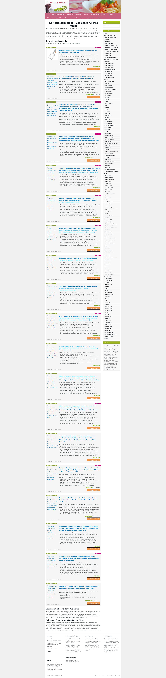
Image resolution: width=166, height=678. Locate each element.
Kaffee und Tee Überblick (111, 258)
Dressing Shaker (109, 308)
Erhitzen (86, 14)
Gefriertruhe (108, 55)
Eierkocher (107, 97)
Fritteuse (107, 99)
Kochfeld (107, 109)
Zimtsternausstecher (110, 193)
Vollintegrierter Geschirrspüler (108, 72)
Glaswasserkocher (109, 135)
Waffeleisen (107, 191)
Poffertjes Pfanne (109, 294)
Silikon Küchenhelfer (110, 332)
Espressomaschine (109, 234)
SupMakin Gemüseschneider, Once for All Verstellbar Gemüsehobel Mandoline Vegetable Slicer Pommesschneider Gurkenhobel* (78, 259)
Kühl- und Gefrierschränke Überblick (111, 38)
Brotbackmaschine (109, 179)
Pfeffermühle (108, 328)
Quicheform (107, 296)
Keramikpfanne (108, 284)
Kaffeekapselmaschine (110, 238)
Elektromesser (108, 145)
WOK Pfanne (108, 304)
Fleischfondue (108, 91)
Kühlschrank (107, 41)
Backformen (108, 175)
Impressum (49, 651)
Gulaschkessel (108, 278)
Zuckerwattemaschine (110, 169)
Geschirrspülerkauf (109, 67)
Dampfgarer (108, 83)
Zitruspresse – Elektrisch (111, 224)
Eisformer (107, 314)
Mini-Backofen (108, 115)
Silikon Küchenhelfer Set (110, 334)
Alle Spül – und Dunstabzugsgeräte (109, 76)
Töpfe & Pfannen (80, 17)
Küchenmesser (108, 209)
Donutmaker (108, 183)
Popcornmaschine (109, 163)
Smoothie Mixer (108, 222)
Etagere (106, 266)
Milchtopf (107, 286)
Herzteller (107, 268)
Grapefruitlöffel (108, 205)
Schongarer (107, 129)
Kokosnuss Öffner (109, 220)
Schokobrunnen (108, 123)
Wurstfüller (107, 167)
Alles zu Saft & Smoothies (111, 228)
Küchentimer (108, 320)
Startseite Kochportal (115, 675)
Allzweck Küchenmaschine (111, 143)
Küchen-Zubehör (91, 17)
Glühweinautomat (109, 93)
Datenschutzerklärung (51, 648)
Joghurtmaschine (109, 153)
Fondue (106, 101)
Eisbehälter (107, 312)
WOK (106, 300)
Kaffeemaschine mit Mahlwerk (109, 245)
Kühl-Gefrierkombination (111, 49)
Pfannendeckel (108, 292)
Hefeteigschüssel (109, 187)
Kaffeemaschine (108, 242)
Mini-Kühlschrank (109, 43)
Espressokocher (109, 232)
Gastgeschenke (108, 316)
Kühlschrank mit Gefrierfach (111, 47)
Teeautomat (107, 254)
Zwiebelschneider (109, 336)
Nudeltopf (107, 288)
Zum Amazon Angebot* (94, 69)
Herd (106, 105)
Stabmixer (107, 165)
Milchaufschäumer (109, 252)
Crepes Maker (108, 185)
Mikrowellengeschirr (110, 274)
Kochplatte (107, 111)
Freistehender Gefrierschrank (112, 51)
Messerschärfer (108, 326)
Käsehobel (107, 318)
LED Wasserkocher (109, 137)
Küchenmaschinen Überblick (111, 171)
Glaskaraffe (107, 264)
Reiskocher (107, 119)
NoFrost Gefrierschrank (110, 57)
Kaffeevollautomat (109, 250)
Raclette (107, 117)
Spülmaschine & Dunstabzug (74, 14)
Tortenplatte (108, 272)
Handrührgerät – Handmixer (111, 151)
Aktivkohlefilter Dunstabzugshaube (109, 62)
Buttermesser (108, 199)
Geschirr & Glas (69, 17)
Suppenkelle (108, 211)
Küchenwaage (108, 322)
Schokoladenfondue (109, 125)
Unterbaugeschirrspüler (110, 69)
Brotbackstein (108, 181)
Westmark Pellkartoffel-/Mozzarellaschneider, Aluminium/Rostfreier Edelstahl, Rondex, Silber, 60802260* (78, 51)
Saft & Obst (50, 17)
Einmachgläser (108, 310)
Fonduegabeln (108, 203)
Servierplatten (108, 270)
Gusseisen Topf (108, 280)
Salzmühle (107, 330)
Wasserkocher (108, 133)
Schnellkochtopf (109, 121)
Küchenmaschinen (95, 14)
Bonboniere (107, 262)
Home (48, 14)
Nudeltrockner (108, 324)
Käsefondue (107, 107)
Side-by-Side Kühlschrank (111, 45)
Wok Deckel (107, 302)
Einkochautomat (109, 87)
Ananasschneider (109, 215)
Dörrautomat (108, 95)
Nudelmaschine (108, 159)
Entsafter (107, 217)
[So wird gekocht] (83, 6)
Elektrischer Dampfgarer (111, 89)
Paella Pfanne (108, 290)
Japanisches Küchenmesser (111, 207)
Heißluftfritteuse (109, 103)
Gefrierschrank (108, 53)
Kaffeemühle (108, 248)
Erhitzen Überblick (109, 139)
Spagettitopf (108, 298)
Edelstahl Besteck (109, 201)
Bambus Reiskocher (109, 81)
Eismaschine (108, 147)
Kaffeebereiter (108, 236)
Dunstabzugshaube (109, 65)
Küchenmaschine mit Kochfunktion (110, 156)
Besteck (111, 14)
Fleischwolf (107, 149)
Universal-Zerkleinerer (110, 161)
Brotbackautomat (109, 177)
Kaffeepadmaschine (109, 240)
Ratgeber (100, 17)
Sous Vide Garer (109, 127)
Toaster (106, 131)
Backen (104, 14)
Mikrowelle (107, 113)
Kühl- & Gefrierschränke (58, 14)
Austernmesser (108, 197)
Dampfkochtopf (108, 85)
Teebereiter (107, 256)
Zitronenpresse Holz (110, 226)
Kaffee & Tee (59, 17)
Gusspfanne (107, 282)
